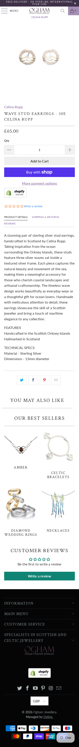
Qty (6, 140)
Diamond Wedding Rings (20, 511)
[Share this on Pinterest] (44, 380)
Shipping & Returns (45, 217)
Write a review (39, 576)
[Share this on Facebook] (33, 380)
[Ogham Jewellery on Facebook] (27, 688)
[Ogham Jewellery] (39, 11)
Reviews (10, 223)
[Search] (63, 11)
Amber (20, 449)
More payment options (39, 183)
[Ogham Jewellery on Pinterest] (43, 688)
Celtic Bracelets (58, 453)
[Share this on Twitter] (21, 380)
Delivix (48, 717)
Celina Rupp (13, 107)
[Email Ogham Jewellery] (59, 688)
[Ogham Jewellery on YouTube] (35, 688)
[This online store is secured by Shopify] (15, 196)
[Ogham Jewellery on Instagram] (51, 688)
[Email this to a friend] (56, 380)
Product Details (16, 217)
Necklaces (58, 509)
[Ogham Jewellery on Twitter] (19, 688)
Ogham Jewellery (44, 712)
